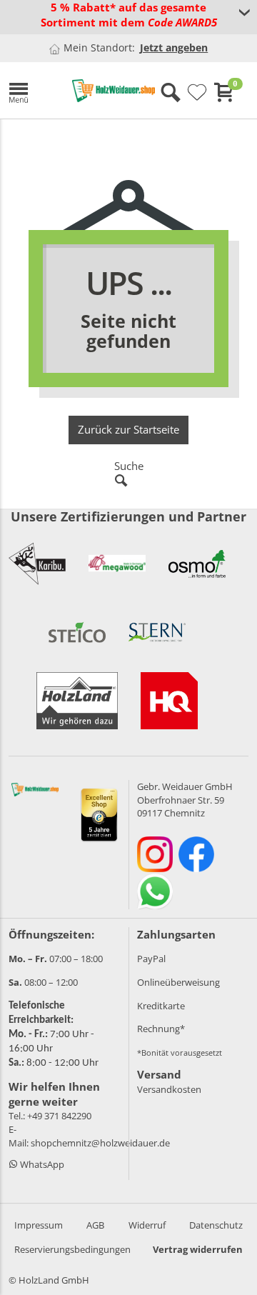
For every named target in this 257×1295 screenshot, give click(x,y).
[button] (30, 90)
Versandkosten (169, 1089)
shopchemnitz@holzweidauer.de (100, 1142)
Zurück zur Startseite (128, 429)
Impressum (38, 1225)
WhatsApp (41, 1164)
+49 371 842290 (59, 1115)
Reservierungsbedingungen (72, 1249)
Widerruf (147, 1225)
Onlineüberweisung (178, 982)
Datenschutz (216, 1225)
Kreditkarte (161, 1005)
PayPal (151, 958)
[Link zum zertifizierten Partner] (37, 563)
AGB (95, 1225)
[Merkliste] (197, 93)
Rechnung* (161, 1028)
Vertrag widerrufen (198, 1249)
